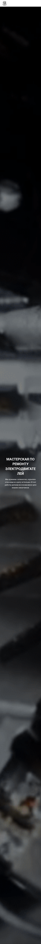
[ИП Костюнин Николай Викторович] (5, 3)
